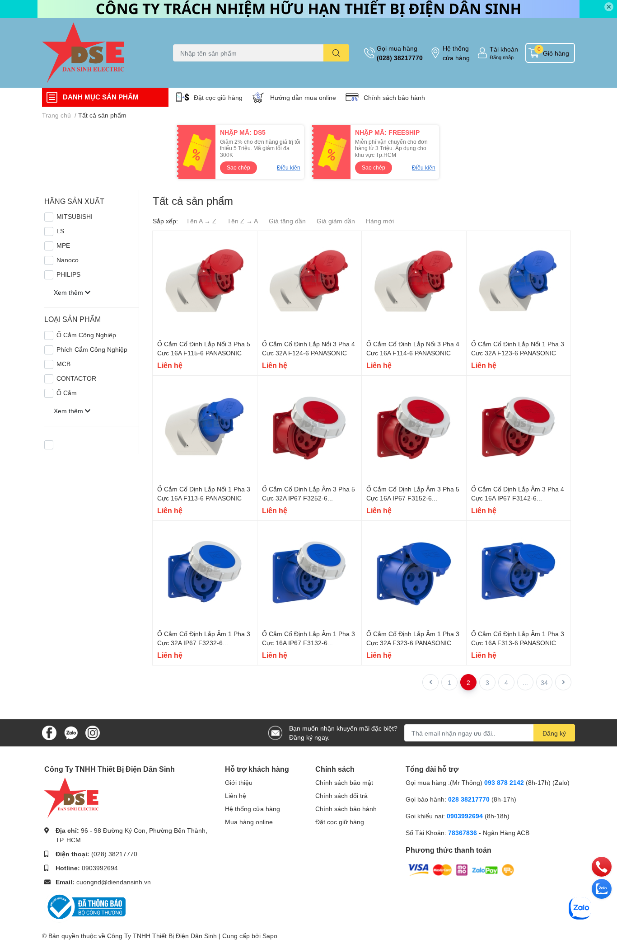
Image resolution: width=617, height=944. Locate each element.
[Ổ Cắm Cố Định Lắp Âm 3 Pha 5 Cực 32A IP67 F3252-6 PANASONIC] (309, 428)
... (525, 682)
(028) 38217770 (400, 57)
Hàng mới (380, 221)
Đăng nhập (502, 57)
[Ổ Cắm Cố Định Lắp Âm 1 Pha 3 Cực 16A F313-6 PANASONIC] (518, 573)
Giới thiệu (238, 782)
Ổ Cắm (66, 392)
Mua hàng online (249, 822)
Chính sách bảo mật (344, 782)
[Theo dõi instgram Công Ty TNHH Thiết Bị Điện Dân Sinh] (92, 732)
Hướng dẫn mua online (303, 97)
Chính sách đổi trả (341, 795)
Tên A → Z (201, 221)
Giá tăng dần (287, 221)
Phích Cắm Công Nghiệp (91, 349)
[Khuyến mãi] (308, 9)
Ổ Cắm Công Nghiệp (86, 335)
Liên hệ (235, 795)
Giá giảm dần (336, 221)
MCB (63, 364)
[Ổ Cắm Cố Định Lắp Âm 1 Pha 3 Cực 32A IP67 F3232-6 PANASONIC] (204, 573)
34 (544, 682)
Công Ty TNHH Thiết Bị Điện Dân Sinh (162, 935)
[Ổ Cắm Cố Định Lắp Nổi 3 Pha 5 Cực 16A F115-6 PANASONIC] (204, 283)
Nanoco (67, 260)
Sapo (269, 935)
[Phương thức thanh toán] (461, 869)
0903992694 (100, 868)
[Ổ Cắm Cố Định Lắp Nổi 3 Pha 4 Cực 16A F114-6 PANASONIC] (414, 283)
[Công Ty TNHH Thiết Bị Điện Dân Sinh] (98, 53)
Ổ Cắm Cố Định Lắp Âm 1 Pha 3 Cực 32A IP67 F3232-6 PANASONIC (203, 642)
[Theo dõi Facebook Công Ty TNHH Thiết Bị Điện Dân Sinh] (49, 732)
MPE (63, 245)
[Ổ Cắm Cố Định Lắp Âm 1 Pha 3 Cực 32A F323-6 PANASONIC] (414, 573)
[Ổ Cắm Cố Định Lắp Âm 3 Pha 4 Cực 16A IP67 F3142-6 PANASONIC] (518, 428)
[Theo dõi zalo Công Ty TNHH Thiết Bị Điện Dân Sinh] (71, 732)
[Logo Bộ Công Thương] (85, 906)
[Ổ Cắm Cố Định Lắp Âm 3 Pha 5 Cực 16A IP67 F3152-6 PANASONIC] (414, 428)
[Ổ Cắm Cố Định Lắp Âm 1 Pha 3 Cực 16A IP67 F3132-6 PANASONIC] (309, 573)
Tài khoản (504, 49)
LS (60, 231)
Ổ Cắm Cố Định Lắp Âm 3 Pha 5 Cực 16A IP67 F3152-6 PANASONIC (412, 497)
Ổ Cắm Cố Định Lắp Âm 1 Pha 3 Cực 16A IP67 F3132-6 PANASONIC (308, 642)
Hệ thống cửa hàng (456, 52)
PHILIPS (68, 274)
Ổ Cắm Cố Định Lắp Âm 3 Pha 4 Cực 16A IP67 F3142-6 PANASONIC (517, 497)
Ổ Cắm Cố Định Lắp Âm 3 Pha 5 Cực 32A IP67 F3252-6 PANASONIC (308, 497)
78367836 (462, 832)
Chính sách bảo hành (394, 97)
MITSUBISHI (74, 216)
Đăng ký (554, 733)
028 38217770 (469, 799)
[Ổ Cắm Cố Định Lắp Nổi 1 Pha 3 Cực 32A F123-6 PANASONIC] (518, 283)
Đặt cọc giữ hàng (218, 97)
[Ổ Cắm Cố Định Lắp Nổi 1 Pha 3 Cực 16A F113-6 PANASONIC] (204, 428)
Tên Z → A (242, 221)
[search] (336, 52)
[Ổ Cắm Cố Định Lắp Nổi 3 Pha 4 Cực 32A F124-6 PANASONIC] (309, 283)
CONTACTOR (76, 378)
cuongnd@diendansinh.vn (113, 882)
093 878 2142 (504, 782)
